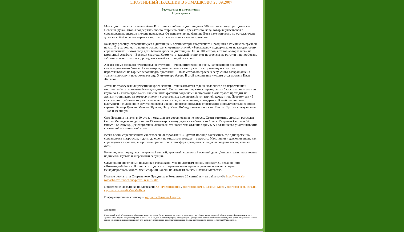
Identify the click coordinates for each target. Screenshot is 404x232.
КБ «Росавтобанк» (168, 186)
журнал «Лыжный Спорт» (163, 197)
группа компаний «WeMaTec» (124, 190)
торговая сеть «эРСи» (241, 186)
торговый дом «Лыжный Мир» (204, 186)
